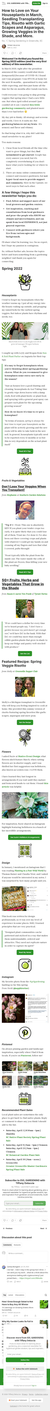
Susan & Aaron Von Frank (19, 593)
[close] (43, 1327)
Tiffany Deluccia (13, 45)
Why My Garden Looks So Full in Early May (17, 1322)
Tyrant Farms (40, 593)
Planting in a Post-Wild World (29, 870)
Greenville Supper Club (26, 671)
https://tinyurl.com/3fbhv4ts (31, 1278)
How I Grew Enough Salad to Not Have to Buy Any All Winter (17, 1303)
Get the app (36, 1400)
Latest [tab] (10, 1295)
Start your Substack (19, 1400)
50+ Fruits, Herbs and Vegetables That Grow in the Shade (23, 584)
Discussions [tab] (19, 1295)
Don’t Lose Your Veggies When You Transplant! (24, 488)
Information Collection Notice (29, 1376)
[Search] (45, 1295)
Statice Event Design (29, 756)
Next (42, 1228)
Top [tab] (4, 1295)
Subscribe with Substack (26, 1369)
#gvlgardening (37, 981)
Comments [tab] (7, 1245)
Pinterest (26, 1055)
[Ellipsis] (47, 1266)
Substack (13, 1406)
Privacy (24, 1394)
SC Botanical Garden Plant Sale (23, 1155)
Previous (9, 1228)
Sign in (45, 3)
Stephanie (12, 495)
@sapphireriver (21, 988)
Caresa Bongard (13, 1266)
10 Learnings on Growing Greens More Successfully (17, 1308)
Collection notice (41, 1394)
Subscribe (36, 3)
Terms (31, 1394)
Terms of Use (36, 1374)
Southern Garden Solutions (33, 495)
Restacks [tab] (17, 1245)
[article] (25, 1308)
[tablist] (12, 1245)
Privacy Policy (25, 1379)
